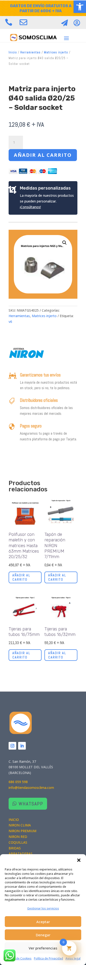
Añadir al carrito (43, 155)
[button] (78, 860)
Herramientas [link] (30, 52)
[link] (80, 6)
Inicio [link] (13, 52)
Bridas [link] (15, 848)
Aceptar (43, 921)
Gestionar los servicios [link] (43, 908)
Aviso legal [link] (73, 958)
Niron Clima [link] (20, 825)
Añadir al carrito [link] (21, 577)
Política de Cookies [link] (18, 958)
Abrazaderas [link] (20, 853)
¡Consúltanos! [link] (30, 207)
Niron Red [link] (18, 836)
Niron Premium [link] (22, 831)
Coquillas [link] (18, 842)
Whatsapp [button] (31, 804)
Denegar (43, 934)
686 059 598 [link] (18, 782)
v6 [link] (10, 321)
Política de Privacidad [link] (48, 958)
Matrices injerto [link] (56, 52)
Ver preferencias (43, 948)
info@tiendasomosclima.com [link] (31, 787)
